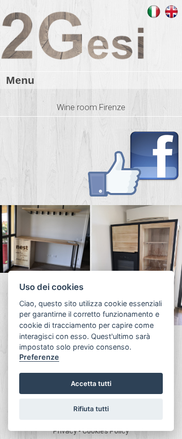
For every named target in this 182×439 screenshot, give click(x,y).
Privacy (65, 431)
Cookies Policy (105, 431)
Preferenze (39, 357)
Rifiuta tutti (91, 409)
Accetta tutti (91, 383)
